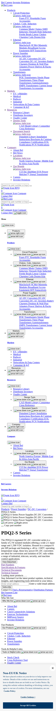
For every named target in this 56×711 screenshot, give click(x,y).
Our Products (8, 628)
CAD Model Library (29, 126)
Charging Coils (26, 37)
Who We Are (8, 601)
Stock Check (13, 657)
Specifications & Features (13, 567)
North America (26, 161)
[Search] (30, 185)
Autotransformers (40, 83)
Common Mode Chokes (30, 29)
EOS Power (42, 171)
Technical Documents (11, 570)
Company (11, 147)
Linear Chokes (39, 34)
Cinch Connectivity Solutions (21, 611)
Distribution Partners (43, 590)
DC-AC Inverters (38, 61)
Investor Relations (21, 2)
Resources (12, 110)
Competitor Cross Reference (34, 127)
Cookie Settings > (28, 697)
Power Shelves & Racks (39, 66)
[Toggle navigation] (20, 213)
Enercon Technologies (17, 614)
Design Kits (39, 37)
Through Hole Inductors (40, 31)
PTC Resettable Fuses (35, 18)
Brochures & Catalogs (41, 139)
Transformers (13, 644)
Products (11, 10)
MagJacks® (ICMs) (28, 45)
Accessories (24, 21)
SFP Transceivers (38, 50)
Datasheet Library (28, 136)
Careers (10, 609)
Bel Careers (6, 2)
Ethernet (11, 638)
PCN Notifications (40, 145)
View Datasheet (9, 562)
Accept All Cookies (28, 705)
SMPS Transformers (29, 85)
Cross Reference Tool (17, 660)
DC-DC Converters (37, 509)
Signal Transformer (39, 174)
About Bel (12, 606)
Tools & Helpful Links (11, 652)
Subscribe (6, 587)
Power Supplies (18, 509)
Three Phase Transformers (31, 81)
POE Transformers (28, 77)
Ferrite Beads (25, 34)
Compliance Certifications (31, 142)
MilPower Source (15, 617)
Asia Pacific (33, 163)
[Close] (8, 225)
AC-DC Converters (28, 58)
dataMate (32, 171)
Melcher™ (24, 174)
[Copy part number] (2, 526)
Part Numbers (7, 564)
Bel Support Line (9, 592)
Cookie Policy (10, 691)
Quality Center (14, 663)
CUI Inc (23, 171)
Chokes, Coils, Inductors (18, 636)
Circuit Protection (15, 633)
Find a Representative (22, 590)
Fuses (22, 18)
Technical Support (9, 573)
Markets (11, 91)
